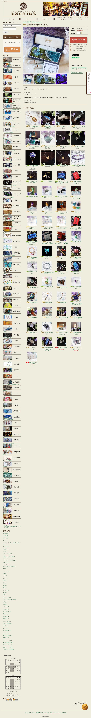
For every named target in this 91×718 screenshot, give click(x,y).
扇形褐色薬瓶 (34, 317)
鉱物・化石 (6, 68)
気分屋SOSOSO (7, 302)
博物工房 (5, 437)
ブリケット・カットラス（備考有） (63, 272)
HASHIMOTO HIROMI (8, 443)
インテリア (6, 606)
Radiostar (5, 501)
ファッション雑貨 (7, 162)
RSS (9, 700)
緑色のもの (6, 616)
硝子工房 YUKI (7, 285)
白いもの (5, 628)
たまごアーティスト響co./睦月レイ (11, 384)
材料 (4, 595)
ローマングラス (7, 144)
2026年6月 (5, 538)
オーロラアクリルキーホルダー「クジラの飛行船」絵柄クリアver (76, 303)
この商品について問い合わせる (79, 44)
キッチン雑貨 (6, 167)
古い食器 (5, 74)
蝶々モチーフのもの (8, 642)
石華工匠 (5, 372)
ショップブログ (45, 19)
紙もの (4, 583)
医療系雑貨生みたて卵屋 (9, 255)
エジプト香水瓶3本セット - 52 (63, 318)
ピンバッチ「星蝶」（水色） (48, 257)
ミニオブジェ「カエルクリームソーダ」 (76, 242)
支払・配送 (32, 712)
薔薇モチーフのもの (8, 647)
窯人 (4, 279)
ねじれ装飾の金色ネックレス (34, 127)
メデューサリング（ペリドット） (48, 197)
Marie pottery (6, 472)
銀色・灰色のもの (7, 635)
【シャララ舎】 (7, 361)
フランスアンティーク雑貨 (9, 599)
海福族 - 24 (48, 317)
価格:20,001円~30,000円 (77, 72)
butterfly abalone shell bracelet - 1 (48, 273)
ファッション (6, 571)
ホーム (11, 19)
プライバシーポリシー (55, 712)
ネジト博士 (6, 431)
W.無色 (5, 525)
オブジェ (5, 578)
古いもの (5, 85)
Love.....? (5, 513)
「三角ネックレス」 (49, 165)
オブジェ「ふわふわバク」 (63, 197)
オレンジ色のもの (7, 623)
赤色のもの (6, 609)
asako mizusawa (6, 238)
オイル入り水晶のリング (80, 147)
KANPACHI (6, 296)
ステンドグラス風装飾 (8, 197)
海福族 (4, 602)
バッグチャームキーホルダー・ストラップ (9, 565)
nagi (4, 425)
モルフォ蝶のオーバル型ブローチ (50, 127)
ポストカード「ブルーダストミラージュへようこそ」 (61, 182)
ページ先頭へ (85, 707)
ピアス (4, 540)
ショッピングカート (79, 19)
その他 (4, 604)
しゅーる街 (6, 367)
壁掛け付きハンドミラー (34, 333)
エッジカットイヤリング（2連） (33, 227)
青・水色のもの (7, 611)
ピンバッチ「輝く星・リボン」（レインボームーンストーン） (33, 167)
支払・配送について (28, 19)
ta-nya (4, 378)
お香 (4, 173)
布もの (4, 585)
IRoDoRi (5, 261)
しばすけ (5, 355)
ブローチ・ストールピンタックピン (9, 557)
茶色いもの (6, 625)
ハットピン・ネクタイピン (9, 560)
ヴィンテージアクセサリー (9, 103)
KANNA (5, 290)
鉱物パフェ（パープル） (34, 212)
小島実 (4, 331)
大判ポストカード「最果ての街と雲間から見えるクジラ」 (32, 243)
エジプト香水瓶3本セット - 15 (78, 318)
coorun (4, 320)
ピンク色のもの (7, 621)
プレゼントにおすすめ (8, 649)
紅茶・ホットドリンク (8, 79)
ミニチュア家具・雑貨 (8, 220)
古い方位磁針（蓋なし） (34, 288)
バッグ (4, 576)
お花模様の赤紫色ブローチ (78, 258)
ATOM (15, 700)
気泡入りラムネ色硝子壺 (34, 147)
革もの (4, 592)
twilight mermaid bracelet (34, 258)
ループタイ (6, 562)
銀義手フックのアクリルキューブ (63, 333)
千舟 (4, 396)
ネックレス (6, 546)
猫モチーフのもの (7, 644)
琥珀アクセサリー (7, 115)
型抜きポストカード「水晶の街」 (77, 272)
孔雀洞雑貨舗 (6, 314)
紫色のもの (6, 618)
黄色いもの (6, 614)
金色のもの (6, 633)
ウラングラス (6, 97)
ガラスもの (6, 590)
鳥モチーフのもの (7, 640)
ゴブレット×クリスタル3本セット (63, 212)
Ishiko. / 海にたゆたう (8, 249)
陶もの (4, 587)
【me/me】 (5, 490)
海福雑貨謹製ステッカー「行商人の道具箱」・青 (47, 349)
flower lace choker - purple (79, 165)
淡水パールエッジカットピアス (48, 227)
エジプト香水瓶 (7, 214)
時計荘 (4, 408)
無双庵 (4, 484)
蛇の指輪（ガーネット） (33, 272)
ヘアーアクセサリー (8, 554)
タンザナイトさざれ (49, 333)
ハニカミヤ (6, 449)
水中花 (4, 232)
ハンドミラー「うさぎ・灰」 (34, 348)
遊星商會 (5, 495)
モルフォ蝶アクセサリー (9, 121)
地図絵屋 (5, 390)
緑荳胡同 (5, 507)
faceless (5, 519)
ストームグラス (7, 208)
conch (4, 343)
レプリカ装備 (6, 191)
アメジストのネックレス (65, 147)
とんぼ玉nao (6, 413)
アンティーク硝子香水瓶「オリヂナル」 (79, 127)
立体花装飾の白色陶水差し (78, 333)
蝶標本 (4, 203)
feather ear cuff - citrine (63, 303)
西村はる (5, 454)
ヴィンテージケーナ (63, 258)
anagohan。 (5, 244)
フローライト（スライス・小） (49, 147)
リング (4, 551)
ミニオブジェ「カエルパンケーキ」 (48, 287)
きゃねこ (5, 308)
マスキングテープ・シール (9, 185)
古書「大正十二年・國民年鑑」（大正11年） (76, 228)
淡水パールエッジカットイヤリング (62, 227)
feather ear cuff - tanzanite (48, 303)
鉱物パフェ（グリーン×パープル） (77, 197)
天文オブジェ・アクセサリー (10, 150)
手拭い (4, 568)
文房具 (4, 179)
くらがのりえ (6, 326)
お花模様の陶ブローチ (34, 303)
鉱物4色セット (78, 212)
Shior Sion (5, 349)
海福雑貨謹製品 (7, 62)
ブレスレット (6, 549)
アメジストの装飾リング (77, 287)
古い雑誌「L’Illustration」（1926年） (46, 243)
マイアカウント (12, 22)
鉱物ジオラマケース (37, 22)
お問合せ (62, 19)
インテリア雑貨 (7, 156)
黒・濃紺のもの (7, 630)
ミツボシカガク (7, 478)
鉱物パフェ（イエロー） (49, 212)
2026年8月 (5, 533)
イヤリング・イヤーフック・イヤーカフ (11, 543)
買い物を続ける (79, 48)
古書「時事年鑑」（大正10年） (77, 182)
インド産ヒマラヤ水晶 (65, 127)
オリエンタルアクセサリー (9, 126)
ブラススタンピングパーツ (9, 226)
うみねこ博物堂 (7, 267)
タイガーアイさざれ (63, 288)
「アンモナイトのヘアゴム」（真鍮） (33, 182)
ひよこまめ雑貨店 (7, 460)
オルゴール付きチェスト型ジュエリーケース (61, 243)
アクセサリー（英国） (8, 132)
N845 (4, 273)
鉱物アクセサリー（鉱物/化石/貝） (11, 109)
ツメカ (4, 402)
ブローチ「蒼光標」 (48, 181)
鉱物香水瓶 (6, 138)
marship (5, 466)
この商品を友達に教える (80, 46)
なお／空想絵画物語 (8, 419)
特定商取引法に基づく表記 (79, 50)
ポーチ (4, 573)
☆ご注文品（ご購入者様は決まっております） (12, 527)
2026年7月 (5, 535)
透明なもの (6, 637)
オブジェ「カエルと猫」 (33, 197)
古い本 (4, 91)
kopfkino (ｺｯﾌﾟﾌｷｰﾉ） (8, 337)
